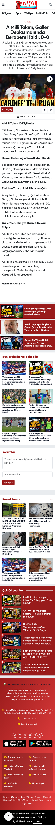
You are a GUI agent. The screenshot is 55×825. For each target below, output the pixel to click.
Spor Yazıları (45, 800)
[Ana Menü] (3, 4)
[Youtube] (30, 735)
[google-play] (40, 744)
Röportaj (47, 797)
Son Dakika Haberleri (11, 785)
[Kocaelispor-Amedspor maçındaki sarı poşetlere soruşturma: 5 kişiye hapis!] (14, 395)
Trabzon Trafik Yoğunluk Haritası (37, 767)
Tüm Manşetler (39, 774)
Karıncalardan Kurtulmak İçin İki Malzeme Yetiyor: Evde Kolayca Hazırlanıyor (40, 522)
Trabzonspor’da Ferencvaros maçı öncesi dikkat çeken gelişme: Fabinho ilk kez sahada (40, 437)
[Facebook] (15, 735)
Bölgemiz (7, 13)
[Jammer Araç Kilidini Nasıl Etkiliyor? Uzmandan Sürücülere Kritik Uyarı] (14, 538)
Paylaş (9, 109)
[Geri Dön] (8, 816)
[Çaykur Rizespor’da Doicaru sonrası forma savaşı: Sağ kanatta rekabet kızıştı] (41, 395)
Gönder (8, 482)
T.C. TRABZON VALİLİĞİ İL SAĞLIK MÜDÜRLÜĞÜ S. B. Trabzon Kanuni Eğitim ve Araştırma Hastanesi (13, 523)
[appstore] (14, 744)
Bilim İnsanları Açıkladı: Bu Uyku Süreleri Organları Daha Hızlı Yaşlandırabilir (39, 576)
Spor (18, 13)
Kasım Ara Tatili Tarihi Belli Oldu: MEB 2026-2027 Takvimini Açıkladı (39, 549)
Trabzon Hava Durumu (37, 759)
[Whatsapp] (35, 735)
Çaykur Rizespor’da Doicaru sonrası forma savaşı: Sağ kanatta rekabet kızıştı (39, 409)
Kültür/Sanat (23, 800)
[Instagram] (25, 735)
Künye (6, 797)
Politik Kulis (42, 13)
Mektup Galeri (9, 800)
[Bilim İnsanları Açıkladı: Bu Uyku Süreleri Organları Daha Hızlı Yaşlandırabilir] (41, 564)
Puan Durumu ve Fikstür (13, 776)
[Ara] (50, 5)
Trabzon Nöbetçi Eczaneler (13, 759)
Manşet (34, 800)
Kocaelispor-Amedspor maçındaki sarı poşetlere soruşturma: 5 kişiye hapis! (13, 409)
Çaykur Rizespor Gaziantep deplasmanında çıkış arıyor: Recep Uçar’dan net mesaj (14, 437)
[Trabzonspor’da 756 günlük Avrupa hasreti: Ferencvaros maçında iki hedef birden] (14, 367)
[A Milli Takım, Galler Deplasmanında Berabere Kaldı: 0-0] (27, 90)
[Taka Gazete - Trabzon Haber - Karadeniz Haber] (26, 4)
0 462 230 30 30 (29, 718)
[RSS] (40, 735)
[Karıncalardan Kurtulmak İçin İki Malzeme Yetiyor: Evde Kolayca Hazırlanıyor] (41, 510)
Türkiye (28, 13)
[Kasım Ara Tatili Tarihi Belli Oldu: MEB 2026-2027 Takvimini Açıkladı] (41, 538)
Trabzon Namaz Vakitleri (13, 767)
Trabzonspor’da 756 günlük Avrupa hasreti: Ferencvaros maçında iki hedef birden (13, 380)
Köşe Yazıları (27, 803)
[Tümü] (51, 499)
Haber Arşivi (38, 783)
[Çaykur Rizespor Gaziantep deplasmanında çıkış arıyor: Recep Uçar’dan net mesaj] (14, 424)
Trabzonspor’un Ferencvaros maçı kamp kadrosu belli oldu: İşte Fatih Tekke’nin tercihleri (40, 380)
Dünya (38, 797)
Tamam (37, 822)
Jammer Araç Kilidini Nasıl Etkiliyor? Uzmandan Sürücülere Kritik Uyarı (12, 550)
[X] (20, 735)
